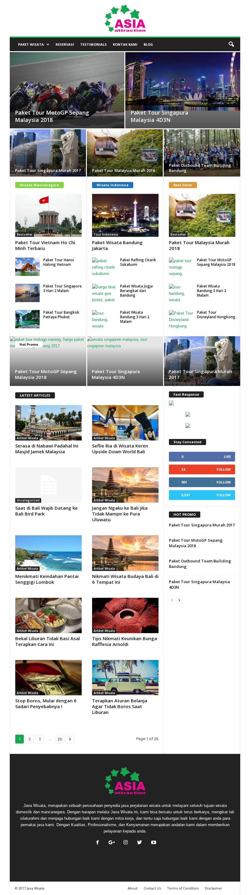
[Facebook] (98, 843)
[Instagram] (126, 843)
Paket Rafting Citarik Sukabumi (138, 262)
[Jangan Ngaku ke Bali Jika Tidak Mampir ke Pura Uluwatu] (125, 485)
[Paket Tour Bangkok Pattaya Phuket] (27, 319)
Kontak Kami (125, 44)
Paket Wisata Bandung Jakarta (117, 245)
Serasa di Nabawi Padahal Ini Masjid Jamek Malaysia (46, 449)
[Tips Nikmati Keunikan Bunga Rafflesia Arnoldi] (125, 615)
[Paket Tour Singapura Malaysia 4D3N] (182, 81)
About (133, 888)
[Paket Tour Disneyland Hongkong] (181, 319)
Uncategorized (28, 500)
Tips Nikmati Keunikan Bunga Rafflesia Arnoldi (124, 641)
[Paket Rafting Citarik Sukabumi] (104, 267)
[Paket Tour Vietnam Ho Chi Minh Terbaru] (48, 215)
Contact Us (152, 888)
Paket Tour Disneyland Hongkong (216, 314)
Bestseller (24, 234)
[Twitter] (140, 843)
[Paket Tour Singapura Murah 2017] (48, 153)
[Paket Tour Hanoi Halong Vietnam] (27, 267)
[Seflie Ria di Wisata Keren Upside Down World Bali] (125, 422)
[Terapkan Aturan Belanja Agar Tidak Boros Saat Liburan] (125, 677)
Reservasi (64, 44)
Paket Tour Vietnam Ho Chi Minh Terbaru (45, 245)
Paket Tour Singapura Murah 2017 (200, 374)
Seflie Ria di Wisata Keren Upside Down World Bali (120, 449)
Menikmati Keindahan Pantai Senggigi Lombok (47, 579)
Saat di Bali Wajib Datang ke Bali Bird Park (46, 511)
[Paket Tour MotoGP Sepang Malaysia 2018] (67, 97)
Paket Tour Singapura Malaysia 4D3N (116, 374)
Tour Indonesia (106, 234)
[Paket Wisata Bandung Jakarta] (125, 215)
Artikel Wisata (27, 438)
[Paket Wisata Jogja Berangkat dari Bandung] (104, 293)
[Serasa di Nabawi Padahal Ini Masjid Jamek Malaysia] (48, 422)
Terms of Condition (183, 888)
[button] (231, 44)
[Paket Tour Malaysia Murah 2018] (125, 153)
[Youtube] (153, 843)
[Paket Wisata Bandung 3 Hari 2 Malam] (104, 319)
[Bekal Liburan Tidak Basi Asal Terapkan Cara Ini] (48, 615)
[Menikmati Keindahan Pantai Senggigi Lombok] (48, 553)
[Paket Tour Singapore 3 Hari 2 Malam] (27, 293)
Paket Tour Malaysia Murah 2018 (199, 245)
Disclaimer (213, 888)
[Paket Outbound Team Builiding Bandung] (202, 154)
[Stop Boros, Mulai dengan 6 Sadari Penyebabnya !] (48, 677)
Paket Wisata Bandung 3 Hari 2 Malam (134, 317)
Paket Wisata (31, 44)
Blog (148, 44)
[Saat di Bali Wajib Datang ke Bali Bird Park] (48, 485)
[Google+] (112, 843)
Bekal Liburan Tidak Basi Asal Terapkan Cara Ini (47, 641)
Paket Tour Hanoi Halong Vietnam (58, 262)
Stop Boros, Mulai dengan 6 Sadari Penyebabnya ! (46, 703)
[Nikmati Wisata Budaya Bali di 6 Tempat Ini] (125, 553)
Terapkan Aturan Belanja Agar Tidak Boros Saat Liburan (119, 706)
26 (60, 739)
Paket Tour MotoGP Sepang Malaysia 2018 (216, 262)
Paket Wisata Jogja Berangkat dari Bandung (136, 290)
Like (227, 456)
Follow (223, 469)
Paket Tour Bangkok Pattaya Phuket (61, 314)
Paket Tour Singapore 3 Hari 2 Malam (62, 288)
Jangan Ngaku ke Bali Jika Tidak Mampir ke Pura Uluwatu (120, 513)
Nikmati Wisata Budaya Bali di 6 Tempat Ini (125, 579)
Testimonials (93, 44)
